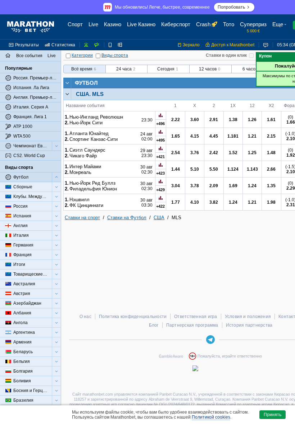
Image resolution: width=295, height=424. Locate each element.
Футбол (86, 83)
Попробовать (231, 7)
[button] (280, 27)
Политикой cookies (211, 417)
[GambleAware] (171, 356)
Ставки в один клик (226, 55)
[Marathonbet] (30, 27)
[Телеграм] (210, 339)
